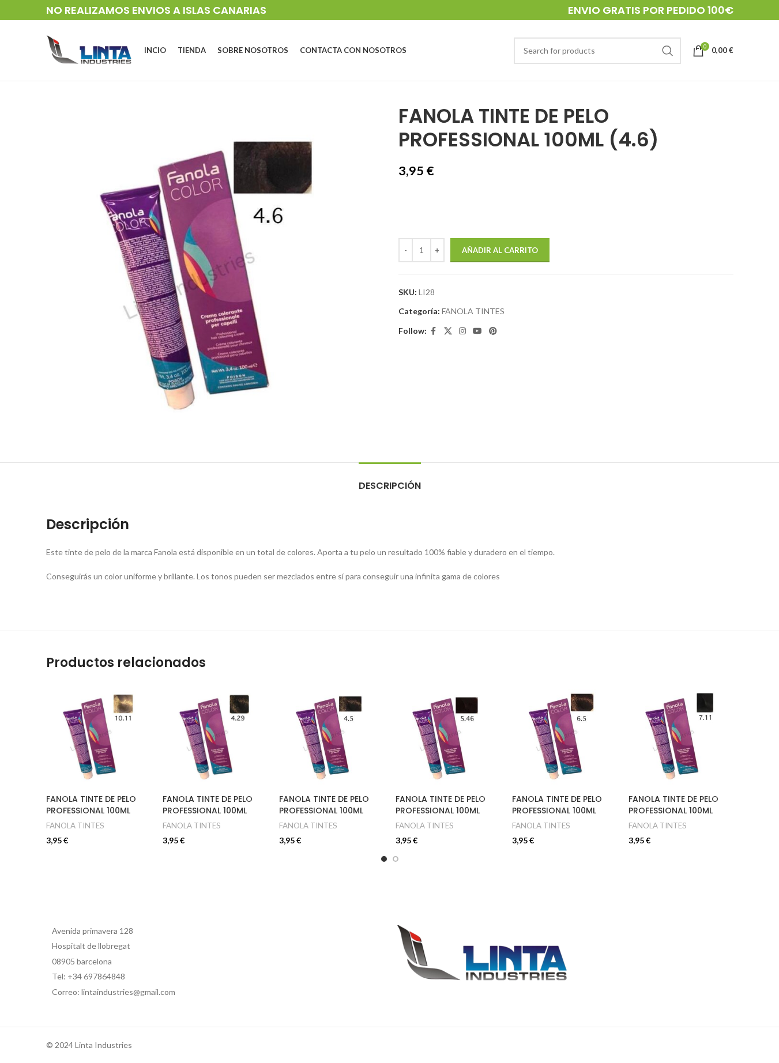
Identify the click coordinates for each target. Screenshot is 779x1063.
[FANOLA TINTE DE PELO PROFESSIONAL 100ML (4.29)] (215, 736)
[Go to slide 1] (384, 859)
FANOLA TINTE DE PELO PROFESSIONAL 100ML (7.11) (673, 810)
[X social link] (448, 331)
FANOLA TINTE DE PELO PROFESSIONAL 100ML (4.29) (208, 810)
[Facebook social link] (434, 331)
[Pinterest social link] (493, 331)
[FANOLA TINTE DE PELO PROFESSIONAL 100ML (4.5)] (331, 736)
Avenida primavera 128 (92, 931)
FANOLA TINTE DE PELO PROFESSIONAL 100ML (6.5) (557, 810)
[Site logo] (89, 49)
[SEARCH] (667, 50)
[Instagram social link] (462, 331)
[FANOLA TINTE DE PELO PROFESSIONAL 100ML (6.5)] (564, 736)
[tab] (390, 479)
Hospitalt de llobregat (91, 946)
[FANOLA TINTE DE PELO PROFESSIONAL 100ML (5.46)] (448, 736)
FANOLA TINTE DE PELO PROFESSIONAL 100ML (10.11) (91, 810)
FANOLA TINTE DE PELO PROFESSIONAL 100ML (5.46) (441, 810)
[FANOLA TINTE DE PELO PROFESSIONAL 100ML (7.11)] (681, 736)
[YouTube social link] (477, 331)
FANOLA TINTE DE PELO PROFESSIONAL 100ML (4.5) (324, 810)
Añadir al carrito (500, 250)
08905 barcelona (82, 961)
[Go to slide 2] (395, 859)
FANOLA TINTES (473, 311)
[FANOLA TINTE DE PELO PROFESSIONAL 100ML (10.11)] (98, 736)
